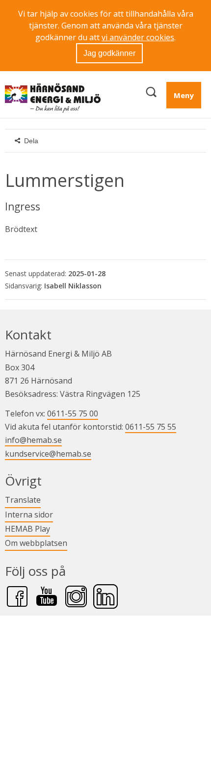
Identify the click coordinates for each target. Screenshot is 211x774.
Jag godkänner (109, 53)
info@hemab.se (33, 440)
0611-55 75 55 (150, 426)
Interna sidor (29, 514)
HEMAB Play (27, 528)
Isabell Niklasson (73, 285)
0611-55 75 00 (72, 413)
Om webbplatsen (36, 543)
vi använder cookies (138, 37)
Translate (23, 499)
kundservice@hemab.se (48, 453)
